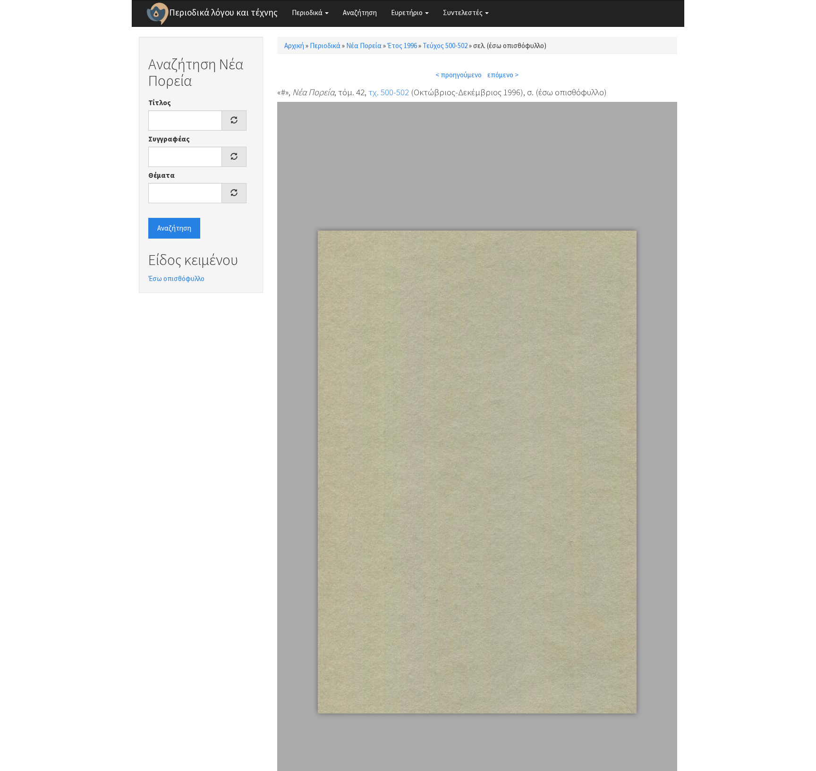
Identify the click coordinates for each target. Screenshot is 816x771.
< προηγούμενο (458, 74)
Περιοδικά (308, 12)
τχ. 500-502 (388, 92)
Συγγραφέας (169, 138)
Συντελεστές (463, 12)
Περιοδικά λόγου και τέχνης (223, 12)
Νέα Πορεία (364, 45)
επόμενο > (502, 74)
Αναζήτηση (360, 12)
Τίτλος (159, 102)
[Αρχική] (157, 13)
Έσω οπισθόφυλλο (176, 278)
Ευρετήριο (407, 12)
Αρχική (294, 45)
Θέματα (161, 175)
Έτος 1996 (402, 45)
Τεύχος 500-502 (445, 45)
